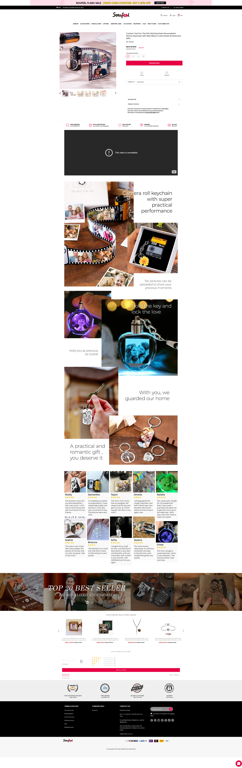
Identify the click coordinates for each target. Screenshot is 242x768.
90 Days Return (68, 714)
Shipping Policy (69, 727)
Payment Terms (69, 720)
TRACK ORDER (179, 7)
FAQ (65, 724)
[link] (75, 23)
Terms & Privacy (69, 717)
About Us (95, 710)
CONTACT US (165, 7)
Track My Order (69, 710)
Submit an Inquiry (125, 710)
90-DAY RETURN (150, 112)
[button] (164, 15)
